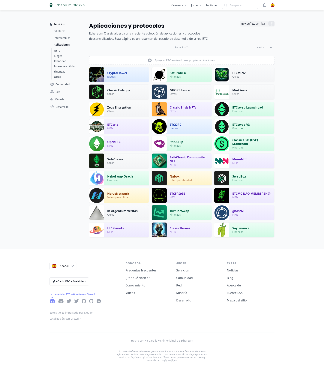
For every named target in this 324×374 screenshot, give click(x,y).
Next (259, 47)
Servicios (182, 270)
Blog (230, 278)
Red (179, 285)
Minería (181, 293)
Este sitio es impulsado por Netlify (71, 312)
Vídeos (130, 293)
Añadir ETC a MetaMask (71, 281)
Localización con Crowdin (65, 318)
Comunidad (184, 278)
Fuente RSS (235, 293)
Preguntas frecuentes (140, 270)
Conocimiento (135, 285)
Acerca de (234, 285)
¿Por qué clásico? (137, 278)
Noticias (212, 5)
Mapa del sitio (237, 300)
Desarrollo (183, 300)
